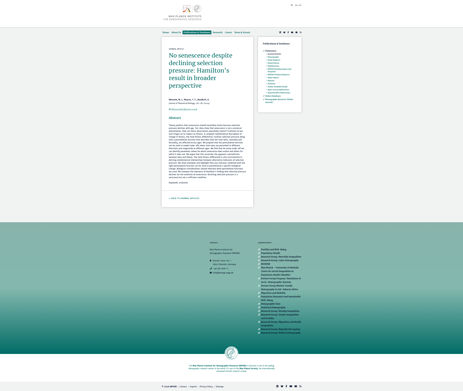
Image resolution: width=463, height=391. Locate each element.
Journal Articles (274, 54)
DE (300, 5)
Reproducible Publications (279, 93)
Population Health (270, 253)
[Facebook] (288, 32)
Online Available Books (277, 87)
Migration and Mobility (273, 293)
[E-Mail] (296, 32)
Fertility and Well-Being (273, 249)
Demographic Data (270, 304)
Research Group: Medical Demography (281, 332)
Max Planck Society (249, 368)
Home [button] (166, 32)
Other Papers (273, 78)
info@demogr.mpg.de (223, 272)
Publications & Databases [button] (197, 32)
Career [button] (228, 32)
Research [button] (218, 32)
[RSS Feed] (300, 32)
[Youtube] (292, 32)
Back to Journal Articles (185, 198)
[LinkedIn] (280, 32)
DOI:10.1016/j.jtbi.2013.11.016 (184, 109)
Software (271, 84)
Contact (183, 386)
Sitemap (220, 386)
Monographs (273, 57)
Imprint (193, 386)
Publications (270, 51)
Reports (271, 81)
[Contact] (295, 387)
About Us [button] (176, 32)
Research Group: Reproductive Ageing (280, 329)
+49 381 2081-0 (220, 268)
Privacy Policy (206, 386)
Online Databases (273, 96)
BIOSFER (265, 264)
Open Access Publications (278, 90)
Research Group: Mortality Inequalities (281, 256)
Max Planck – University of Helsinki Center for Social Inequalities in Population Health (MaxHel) (280, 271)
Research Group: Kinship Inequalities (280, 311)
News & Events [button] (242, 32)
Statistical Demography (273, 307)
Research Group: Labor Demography (280, 260)
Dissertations (273, 63)
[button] (292, 5)
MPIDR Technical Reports (278, 75)
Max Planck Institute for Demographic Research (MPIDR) (219, 366)
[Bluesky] (284, 32)
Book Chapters (274, 60)
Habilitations (273, 66)
